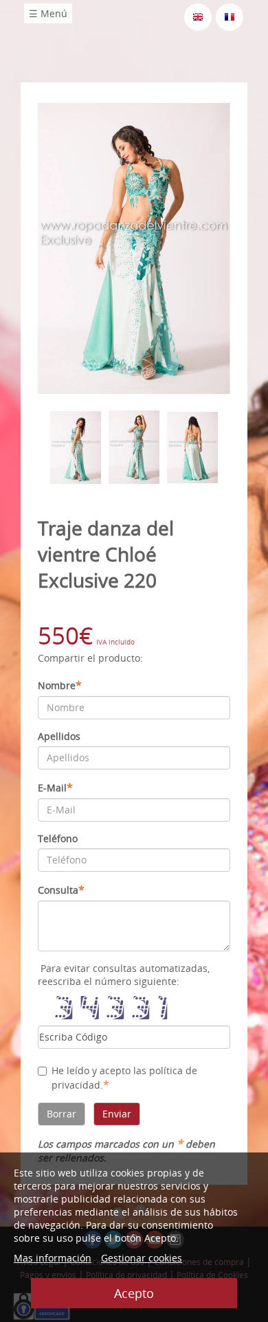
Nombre (60, 685)
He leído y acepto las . (124, 1078)
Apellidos (59, 736)
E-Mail (55, 787)
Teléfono (58, 838)
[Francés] (229, 16)
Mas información (52, 1257)
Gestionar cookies (141, 1257)
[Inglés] (197, 16)
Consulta (61, 889)
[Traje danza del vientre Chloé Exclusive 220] (134, 247)
